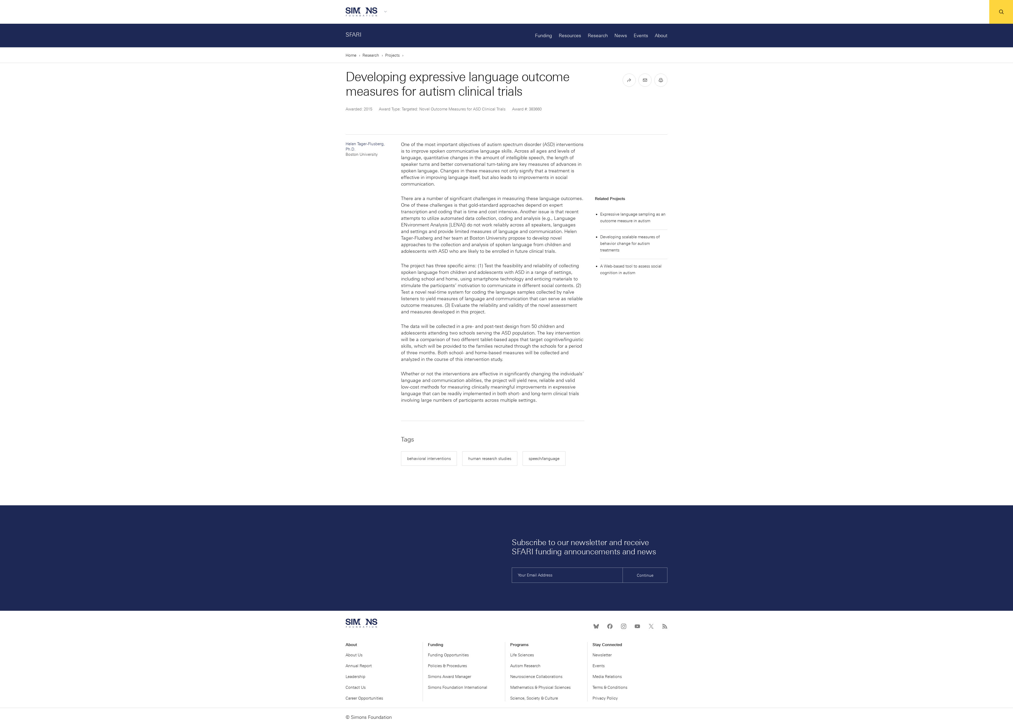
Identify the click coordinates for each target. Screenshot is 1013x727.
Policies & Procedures (447, 665)
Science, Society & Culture (534, 698)
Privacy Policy (605, 698)
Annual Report (359, 665)
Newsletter (602, 655)
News (620, 35)
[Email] (645, 80)
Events (641, 35)
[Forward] (629, 80)
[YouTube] (637, 626)
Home (351, 55)
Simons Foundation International (457, 687)
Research (598, 35)
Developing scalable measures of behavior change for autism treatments (630, 244)
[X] (651, 626)
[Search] (1001, 12)
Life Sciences (522, 655)
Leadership (355, 676)
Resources (570, 35)
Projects (392, 55)
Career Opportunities (364, 698)
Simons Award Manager (449, 676)
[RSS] (664, 626)
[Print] (660, 80)
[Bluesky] (596, 626)
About (661, 35)
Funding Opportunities (448, 655)
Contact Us (356, 687)
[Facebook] (610, 626)
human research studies (489, 458)
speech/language (544, 458)
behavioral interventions (429, 458)
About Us (354, 655)
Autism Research (525, 665)
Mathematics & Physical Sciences (540, 687)
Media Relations (607, 676)
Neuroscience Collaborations (536, 676)
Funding (543, 35)
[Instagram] (623, 626)
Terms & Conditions (609, 687)
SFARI (353, 34)
